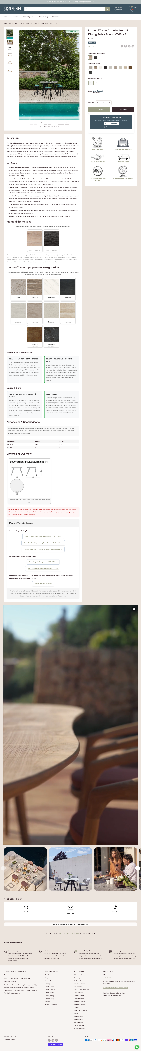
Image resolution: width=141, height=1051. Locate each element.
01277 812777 (107, 977)
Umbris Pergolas (79, 1025)
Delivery (47, 984)
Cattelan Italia (78, 987)
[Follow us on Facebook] (49, 1040)
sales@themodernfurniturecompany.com (115, 987)
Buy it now (123, 109)
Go (67, 123)
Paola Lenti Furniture (80, 1010)
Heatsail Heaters (79, 998)
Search (47, 1001)
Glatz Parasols (78, 993)
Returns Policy (49, 998)
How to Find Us (50, 990)
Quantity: (91, 102)
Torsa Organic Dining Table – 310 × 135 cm (43, 562)
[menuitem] (6, 16)
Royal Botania (78, 1022)
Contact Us (48, 981)
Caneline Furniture (79, 984)
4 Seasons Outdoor (69, 933)
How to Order (49, 987)
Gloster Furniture (79, 996)
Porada (76, 1013)
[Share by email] (133, 46)
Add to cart (99, 109)
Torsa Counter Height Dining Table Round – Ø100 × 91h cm (43, 543)
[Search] (107, 9)
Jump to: (54, 123)
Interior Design (49, 993)
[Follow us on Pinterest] (56, 1040)
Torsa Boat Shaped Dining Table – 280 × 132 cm (43, 568)
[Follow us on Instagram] (53, 1040)
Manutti (91, 46)
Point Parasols (78, 1019)
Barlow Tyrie (78, 978)
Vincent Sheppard (79, 1028)
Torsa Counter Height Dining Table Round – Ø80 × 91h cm (43, 549)
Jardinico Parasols (79, 1004)
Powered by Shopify (9, 1039)
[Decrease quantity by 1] (98, 103)
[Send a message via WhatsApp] (137, 1047)
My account (118, 10)
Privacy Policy (49, 996)
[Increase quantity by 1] (109, 103)
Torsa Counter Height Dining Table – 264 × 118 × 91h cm (43, 536)
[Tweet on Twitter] (129, 46)
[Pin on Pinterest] (125, 46)
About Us (48, 975)
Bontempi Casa (79, 981)
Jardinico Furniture (79, 1001)
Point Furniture (78, 1016)
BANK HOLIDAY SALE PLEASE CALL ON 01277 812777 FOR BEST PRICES (70, 2)
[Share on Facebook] (122, 46)
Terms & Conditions (51, 1004)
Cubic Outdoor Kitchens (81, 990)
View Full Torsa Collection (43, 584)
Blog (46, 978)
